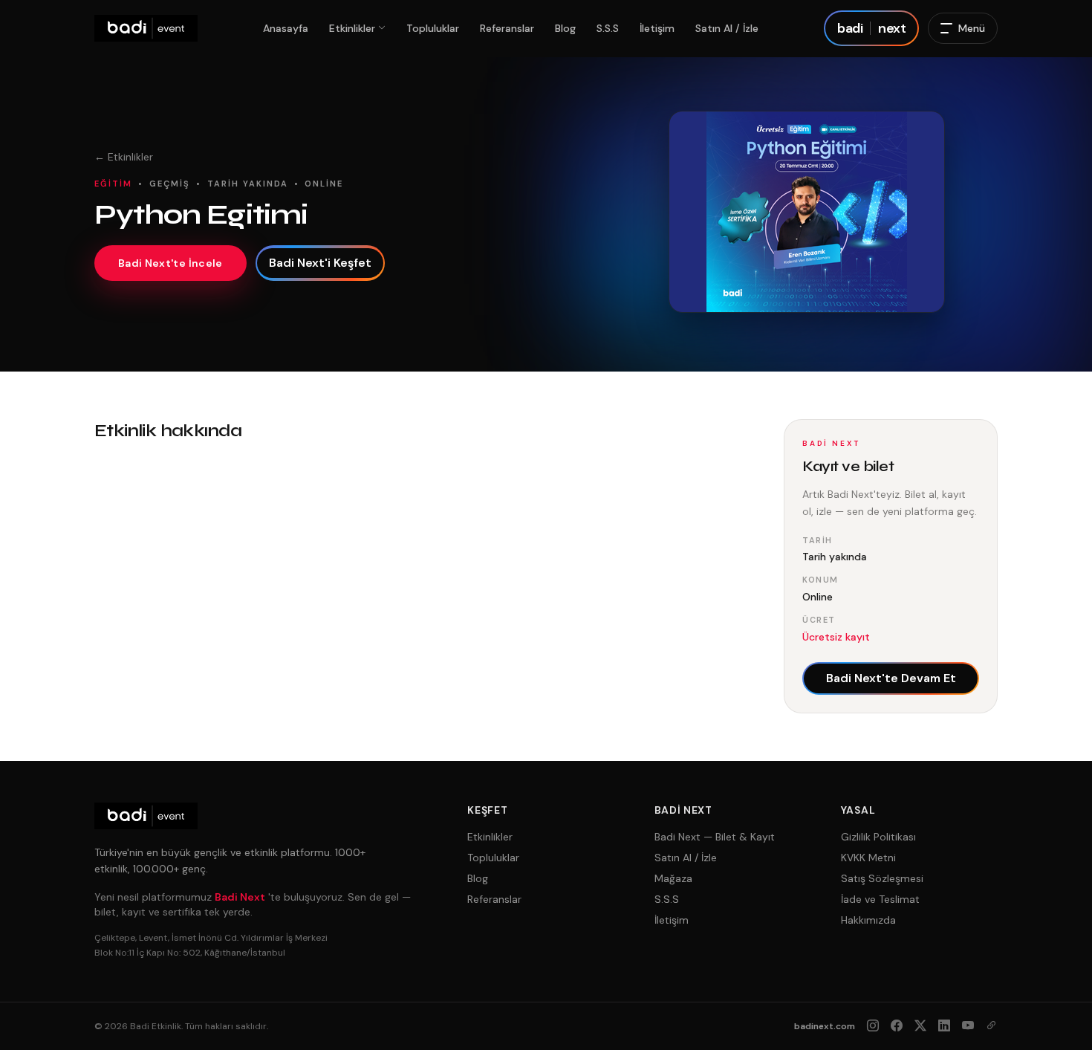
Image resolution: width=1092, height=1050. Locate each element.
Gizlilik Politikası (878, 836)
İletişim (657, 28)
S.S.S (608, 28)
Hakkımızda (868, 920)
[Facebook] (897, 1026)
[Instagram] (873, 1026)
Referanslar (507, 28)
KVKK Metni (868, 857)
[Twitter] (920, 1026)
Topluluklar (432, 28)
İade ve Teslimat (880, 899)
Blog (565, 28)
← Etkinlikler (123, 156)
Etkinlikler (352, 28)
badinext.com (824, 1026)
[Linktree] (992, 1026)
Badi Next (240, 897)
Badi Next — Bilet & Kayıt (714, 836)
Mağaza (673, 878)
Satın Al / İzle (726, 28)
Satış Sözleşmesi (882, 878)
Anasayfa (285, 28)
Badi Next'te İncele (170, 263)
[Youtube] (968, 1026)
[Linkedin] (944, 1026)
